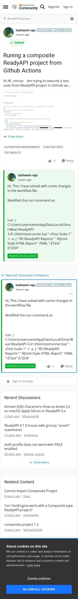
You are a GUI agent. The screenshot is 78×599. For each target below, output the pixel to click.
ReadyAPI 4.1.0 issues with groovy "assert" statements (37, 427)
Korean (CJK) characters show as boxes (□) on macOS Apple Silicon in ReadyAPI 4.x (37, 408)
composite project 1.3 (21, 524)
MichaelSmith (32, 530)
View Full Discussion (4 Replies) (27, 275)
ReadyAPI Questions (19, 18)
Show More (15, 136)
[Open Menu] (72, 19)
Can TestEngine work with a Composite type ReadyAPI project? (38, 507)
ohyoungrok (30, 416)
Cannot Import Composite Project (30, 491)
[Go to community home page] (24, 7)
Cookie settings (39, 578)
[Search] (42, 6)
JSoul (26, 496)
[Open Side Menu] (5, 7)
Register (54, 7)
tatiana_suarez (34, 454)
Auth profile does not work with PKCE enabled (33, 446)
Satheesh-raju (26, 30)
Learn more (33, 565)
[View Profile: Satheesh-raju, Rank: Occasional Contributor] (8, 32)
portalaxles (31, 515)
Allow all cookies (39, 589)
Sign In (68, 7)
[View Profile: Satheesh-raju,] (11, 177)
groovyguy (31, 435)
